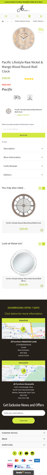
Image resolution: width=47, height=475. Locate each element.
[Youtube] (26, 453)
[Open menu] (6, 16)
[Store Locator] (29, 16)
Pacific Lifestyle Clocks (22, 21)
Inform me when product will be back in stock (18, 124)
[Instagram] (32, 453)
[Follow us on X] (14, 453)
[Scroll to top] (44, 460)
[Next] (43, 188)
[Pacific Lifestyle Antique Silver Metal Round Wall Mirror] (23, 262)
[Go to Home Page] (3, 21)
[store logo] (23, 8)
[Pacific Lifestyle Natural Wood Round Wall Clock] (23, 206)
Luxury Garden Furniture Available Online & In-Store (24, 2)
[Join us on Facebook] (20, 453)
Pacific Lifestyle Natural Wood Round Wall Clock (28, 111)
